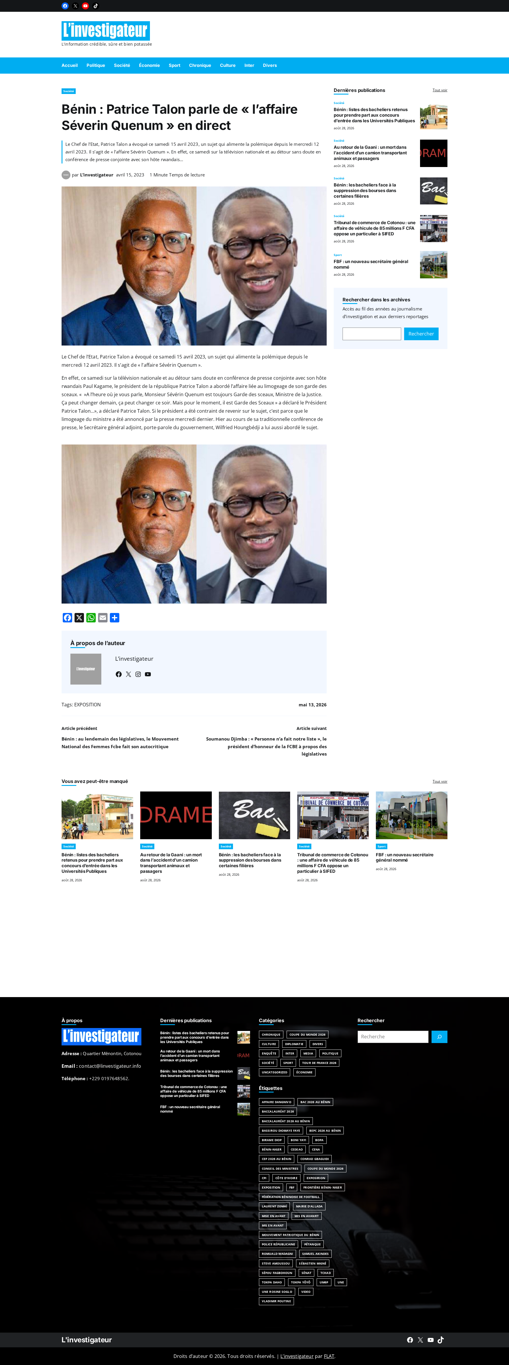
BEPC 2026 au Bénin (325, 1130)
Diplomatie (294, 1044)
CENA (316, 1149)
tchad (325, 1273)
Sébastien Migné (312, 1263)
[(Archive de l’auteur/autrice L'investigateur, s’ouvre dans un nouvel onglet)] (66, 177)
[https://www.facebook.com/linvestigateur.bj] (410, 1339)
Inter (290, 1053)
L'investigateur (87, 1340)
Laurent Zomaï (274, 1206)
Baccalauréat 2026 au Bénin (286, 1121)
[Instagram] (138, 674)
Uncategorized (274, 1072)
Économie (304, 1072)
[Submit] (439, 1037)
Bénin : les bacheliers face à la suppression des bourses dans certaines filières (365, 190)
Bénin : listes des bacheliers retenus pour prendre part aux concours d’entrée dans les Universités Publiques (374, 115)
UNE (341, 1282)
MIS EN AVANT (273, 1225)
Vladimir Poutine (276, 1301)
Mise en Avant (273, 1216)
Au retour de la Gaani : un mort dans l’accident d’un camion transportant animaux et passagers (370, 153)
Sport (338, 255)
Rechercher (421, 333)
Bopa (319, 1140)
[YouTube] (85, 5)
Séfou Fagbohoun (277, 1273)
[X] (75, 5)
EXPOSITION (87, 704)
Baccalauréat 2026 (278, 1111)
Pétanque (312, 1244)
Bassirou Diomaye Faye (281, 1130)
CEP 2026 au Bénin (276, 1159)
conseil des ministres (280, 1168)
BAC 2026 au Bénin (315, 1102)
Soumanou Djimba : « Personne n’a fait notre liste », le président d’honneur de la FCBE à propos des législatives (266, 746)
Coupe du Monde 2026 (307, 1034)
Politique (330, 1053)
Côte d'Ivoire (286, 1178)
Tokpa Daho (272, 1282)
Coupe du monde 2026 (325, 1168)
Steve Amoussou (276, 1263)
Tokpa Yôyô (300, 1282)
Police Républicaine (278, 1244)
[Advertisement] (254, 947)
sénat (307, 1273)
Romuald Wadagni (277, 1254)
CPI (264, 1178)
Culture (269, 1044)
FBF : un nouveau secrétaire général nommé (405, 857)
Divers (318, 1044)
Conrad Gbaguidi (314, 1159)
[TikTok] (95, 5)
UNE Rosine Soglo (277, 1292)
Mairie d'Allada (309, 1206)
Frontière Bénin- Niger (322, 1187)
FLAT (329, 1356)
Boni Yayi (298, 1140)
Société (68, 91)
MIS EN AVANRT (306, 1216)
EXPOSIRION (316, 1178)
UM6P (324, 1282)
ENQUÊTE (269, 1053)
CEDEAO (297, 1149)
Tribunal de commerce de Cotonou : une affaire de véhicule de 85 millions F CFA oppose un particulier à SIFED (375, 228)
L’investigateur (96, 175)
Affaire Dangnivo (276, 1102)
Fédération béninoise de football (291, 1197)
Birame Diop (272, 1140)
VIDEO (306, 1292)
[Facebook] (65, 5)
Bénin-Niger (272, 1149)
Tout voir (440, 89)
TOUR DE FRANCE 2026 (319, 1063)
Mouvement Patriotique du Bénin (290, 1235)
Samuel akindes (315, 1254)
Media (308, 1053)
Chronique (271, 1034)
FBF (291, 1187)
